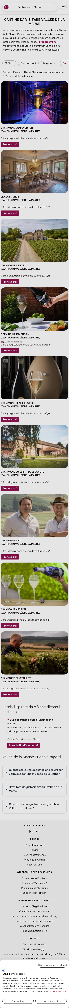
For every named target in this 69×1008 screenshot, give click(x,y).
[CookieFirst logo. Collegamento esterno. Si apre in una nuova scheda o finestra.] (3, 970)
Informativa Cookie (58, 991)
